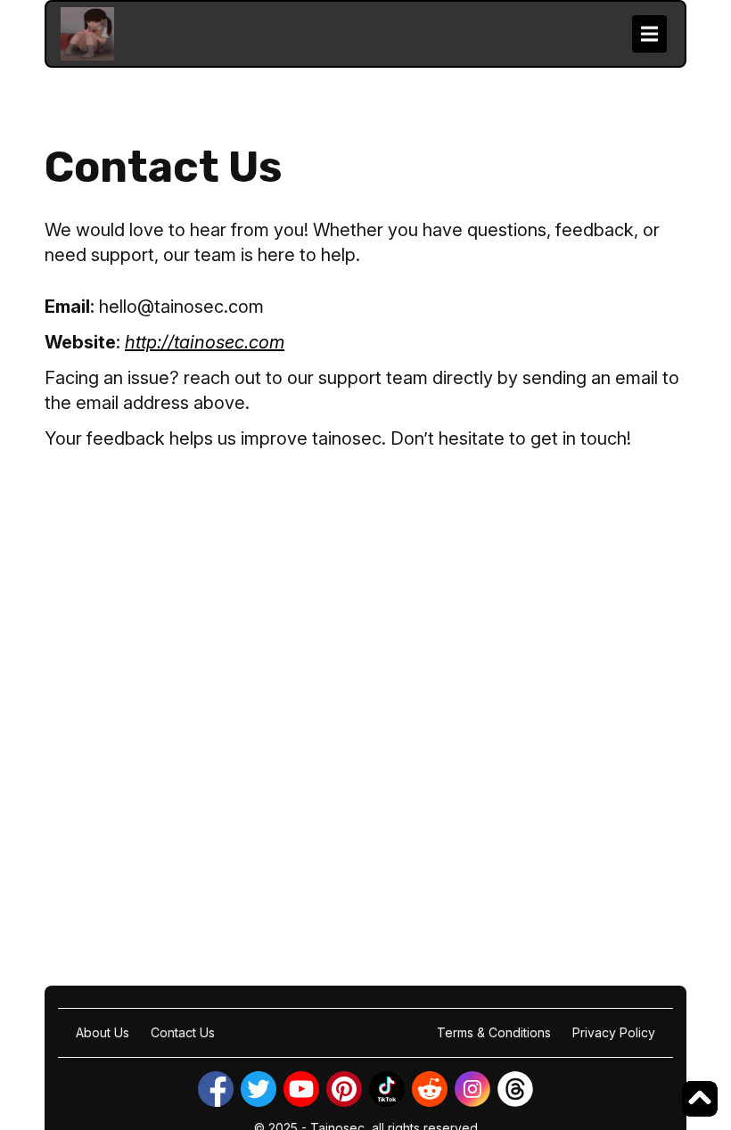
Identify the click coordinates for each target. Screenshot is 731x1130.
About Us (102, 1033)
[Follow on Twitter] (258, 1089)
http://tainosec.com (204, 342)
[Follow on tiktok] (387, 1089)
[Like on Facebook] (216, 1089)
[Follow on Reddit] (430, 1089)
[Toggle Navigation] (649, 34)
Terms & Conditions (494, 1033)
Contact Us (183, 1033)
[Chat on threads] (515, 1089)
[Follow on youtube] (301, 1089)
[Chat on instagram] (472, 1089)
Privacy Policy (613, 1033)
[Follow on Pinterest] (344, 1089)
